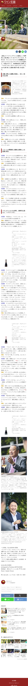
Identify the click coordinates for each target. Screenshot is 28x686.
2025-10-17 (8, 38)
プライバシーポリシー (14, 683)
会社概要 (14, 680)
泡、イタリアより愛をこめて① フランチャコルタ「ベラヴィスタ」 (13, 33)
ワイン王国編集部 (10, 39)
